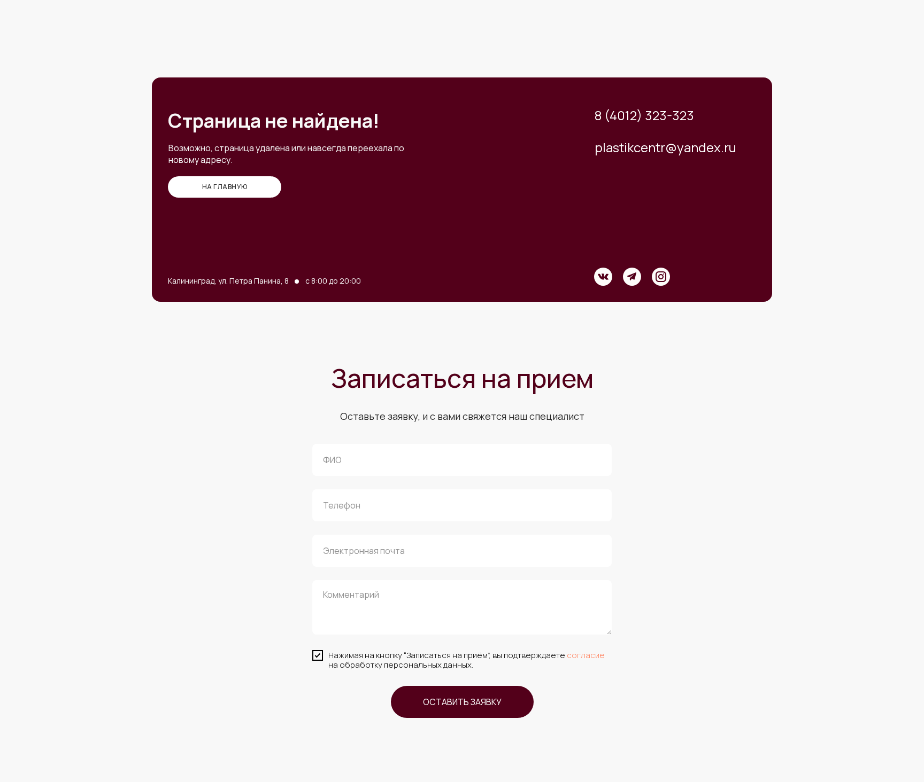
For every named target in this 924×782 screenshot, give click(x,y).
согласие (586, 655)
